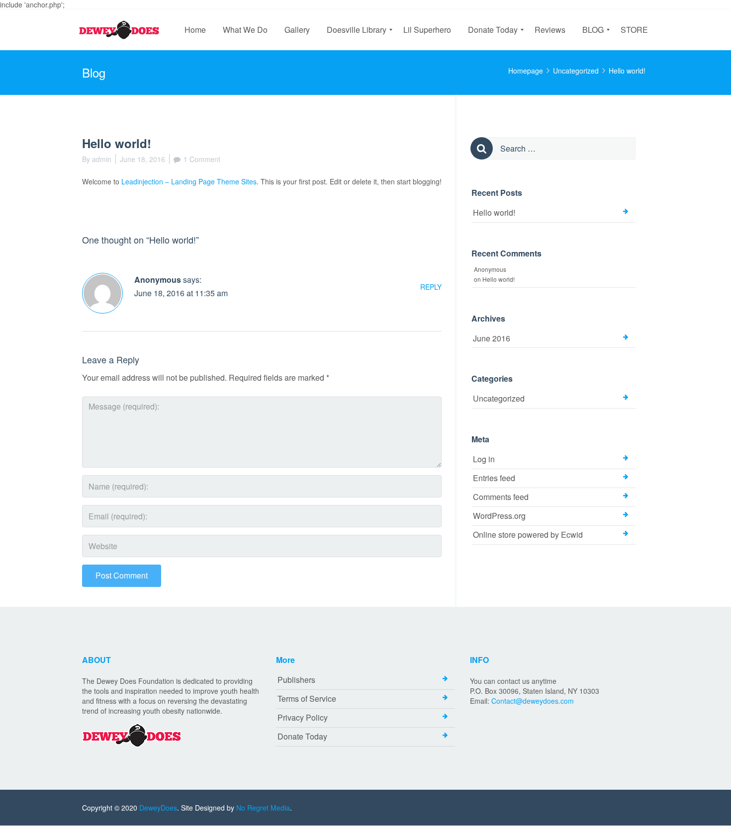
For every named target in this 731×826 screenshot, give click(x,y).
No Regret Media (263, 808)
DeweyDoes (158, 808)
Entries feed (494, 478)
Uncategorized (576, 71)
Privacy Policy (302, 717)
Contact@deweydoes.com (532, 701)
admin (101, 159)
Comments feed (501, 496)
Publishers (296, 679)
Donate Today (302, 736)
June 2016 (491, 338)
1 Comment (201, 159)
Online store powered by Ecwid (528, 534)
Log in (484, 459)
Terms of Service (306, 698)
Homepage (525, 71)
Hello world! (494, 212)
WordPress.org (499, 515)
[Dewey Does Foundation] (121, 30)
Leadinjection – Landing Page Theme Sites (189, 181)
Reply (431, 287)
